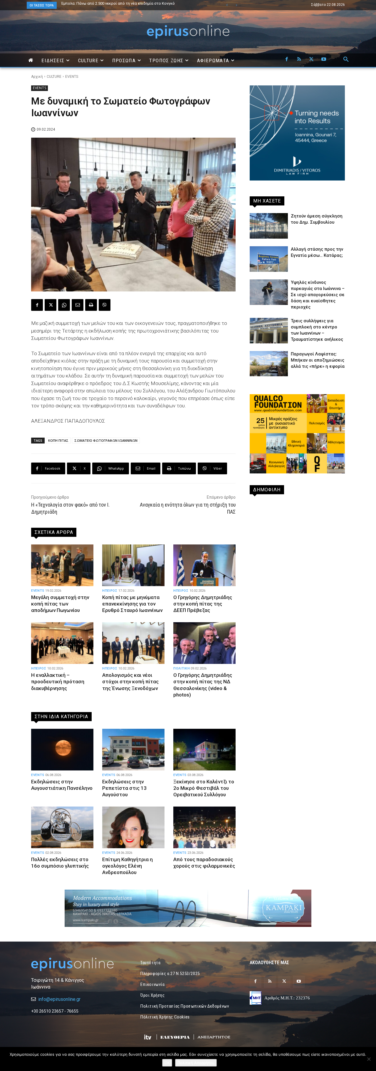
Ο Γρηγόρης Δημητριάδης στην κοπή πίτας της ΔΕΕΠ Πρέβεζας (202, 603)
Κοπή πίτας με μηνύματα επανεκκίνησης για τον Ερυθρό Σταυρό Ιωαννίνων (132, 603)
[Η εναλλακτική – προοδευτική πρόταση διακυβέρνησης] (62, 643)
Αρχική (37, 77)
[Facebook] (286, 59)
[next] (236, 5)
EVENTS (71, 77)
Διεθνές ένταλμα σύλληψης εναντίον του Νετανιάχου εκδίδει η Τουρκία (125, 3)
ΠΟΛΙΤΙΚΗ (181, 668)
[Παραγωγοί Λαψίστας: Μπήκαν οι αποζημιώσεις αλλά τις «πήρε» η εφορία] (269, 364)
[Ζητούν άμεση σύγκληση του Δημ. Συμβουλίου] (269, 226)
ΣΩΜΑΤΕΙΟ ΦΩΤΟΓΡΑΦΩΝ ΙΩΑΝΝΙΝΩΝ (105, 440)
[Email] (77, 305)
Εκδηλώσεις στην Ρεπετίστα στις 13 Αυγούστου (124, 788)
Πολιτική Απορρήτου (195, 1062)
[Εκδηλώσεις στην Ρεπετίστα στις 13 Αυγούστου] (133, 749)
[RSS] (299, 59)
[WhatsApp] (64, 305)
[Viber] (104, 305)
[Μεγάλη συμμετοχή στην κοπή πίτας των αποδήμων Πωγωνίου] (62, 565)
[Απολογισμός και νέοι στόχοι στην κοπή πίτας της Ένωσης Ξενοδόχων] (133, 643)
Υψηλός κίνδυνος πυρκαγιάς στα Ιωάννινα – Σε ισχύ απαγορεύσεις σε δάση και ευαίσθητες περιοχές (318, 295)
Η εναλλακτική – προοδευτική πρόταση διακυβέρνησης (57, 681)
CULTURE (54, 77)
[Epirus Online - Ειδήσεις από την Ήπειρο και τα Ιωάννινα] (78, 964)
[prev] (227, 5)
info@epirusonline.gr (59, 999)
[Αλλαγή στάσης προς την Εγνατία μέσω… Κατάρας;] (269, 259)
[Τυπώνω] (91, 305)
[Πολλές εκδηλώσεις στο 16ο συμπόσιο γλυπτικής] (62, 827)
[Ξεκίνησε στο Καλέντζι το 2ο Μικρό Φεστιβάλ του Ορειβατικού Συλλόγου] (204, 749)
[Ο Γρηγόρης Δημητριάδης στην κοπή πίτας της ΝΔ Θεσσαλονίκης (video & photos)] (204, 643)
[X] (311, 59)
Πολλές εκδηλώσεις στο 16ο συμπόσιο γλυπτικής (60, 862)
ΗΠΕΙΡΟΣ (110, 590)
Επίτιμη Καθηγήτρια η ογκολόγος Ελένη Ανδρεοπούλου (127, 865)
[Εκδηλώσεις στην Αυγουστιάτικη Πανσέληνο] (62, 749)
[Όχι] (369, 1059)
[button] (346, 59)
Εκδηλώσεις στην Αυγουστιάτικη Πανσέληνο (62, 785)
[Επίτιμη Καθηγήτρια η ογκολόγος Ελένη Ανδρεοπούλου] (133, 827)
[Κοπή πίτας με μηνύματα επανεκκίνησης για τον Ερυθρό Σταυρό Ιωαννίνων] (133, 565)
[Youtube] (323, 59)
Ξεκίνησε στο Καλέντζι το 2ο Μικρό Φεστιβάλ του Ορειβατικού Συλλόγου (203, 788)
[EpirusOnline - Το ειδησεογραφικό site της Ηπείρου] (188, 32)
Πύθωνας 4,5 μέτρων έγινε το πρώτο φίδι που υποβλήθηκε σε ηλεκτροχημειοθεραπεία (115, 5)
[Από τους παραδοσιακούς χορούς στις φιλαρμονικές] (204, 827)
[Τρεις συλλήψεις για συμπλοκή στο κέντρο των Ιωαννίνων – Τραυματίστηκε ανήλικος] (269, 330)
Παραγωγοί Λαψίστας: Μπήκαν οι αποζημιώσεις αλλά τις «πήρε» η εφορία (318, 360)
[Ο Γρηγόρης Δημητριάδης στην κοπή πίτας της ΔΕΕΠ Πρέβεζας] (204, 565)
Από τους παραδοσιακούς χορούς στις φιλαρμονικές (204, 862)
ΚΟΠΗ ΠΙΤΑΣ (58, 440)
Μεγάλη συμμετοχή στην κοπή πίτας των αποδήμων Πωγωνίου (60, 603)
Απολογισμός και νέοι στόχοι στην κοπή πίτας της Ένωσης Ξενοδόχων (130, 681)
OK (167, 1062)
